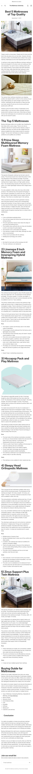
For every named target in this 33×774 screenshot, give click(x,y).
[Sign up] (29, 762)
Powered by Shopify (23, 768)
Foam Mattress (14, 695)
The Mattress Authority (14, 768)
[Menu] (2, 5)
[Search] (5, 5)
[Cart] (31, 5)
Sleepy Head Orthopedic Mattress (14, 467)
